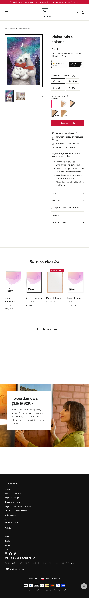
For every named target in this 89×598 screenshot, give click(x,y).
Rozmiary (56, 215)
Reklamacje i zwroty (13, 502)
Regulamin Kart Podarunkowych (18, 506)
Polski (31, 578)
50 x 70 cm (72, 80)
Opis (53, 193)
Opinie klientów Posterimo (16, 510)
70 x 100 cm (73, 88)
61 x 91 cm (58, 88)
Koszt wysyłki (66, 53)
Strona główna (10, 29)
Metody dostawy (11, 515)
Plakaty (8, 528)
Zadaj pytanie (58, 222)
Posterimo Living (12, 545)
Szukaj (7, 489)
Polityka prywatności (13, 493)
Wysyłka (55, 200)
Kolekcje (8, 541)
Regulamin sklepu (12, 497)
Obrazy (8, 532)
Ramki (7, 536)
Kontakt (8, 549)
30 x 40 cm (58, 80)
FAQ (6, 519)
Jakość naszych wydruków (65, 208)
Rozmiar (61, 76)
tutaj (63, 185)
